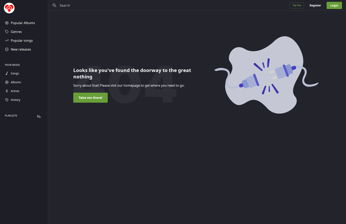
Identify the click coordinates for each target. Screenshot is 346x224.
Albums (16, 82)
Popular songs (22, 40)
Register (315, 5)
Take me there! (90, 97)
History (15, 100)
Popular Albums (23, 23)
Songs (15, 73)
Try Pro (297, 5)
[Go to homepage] (24, 8)
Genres (16, 31)
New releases (21, 49)
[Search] (54, 5)
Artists (15, 91)
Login (334, 5)
